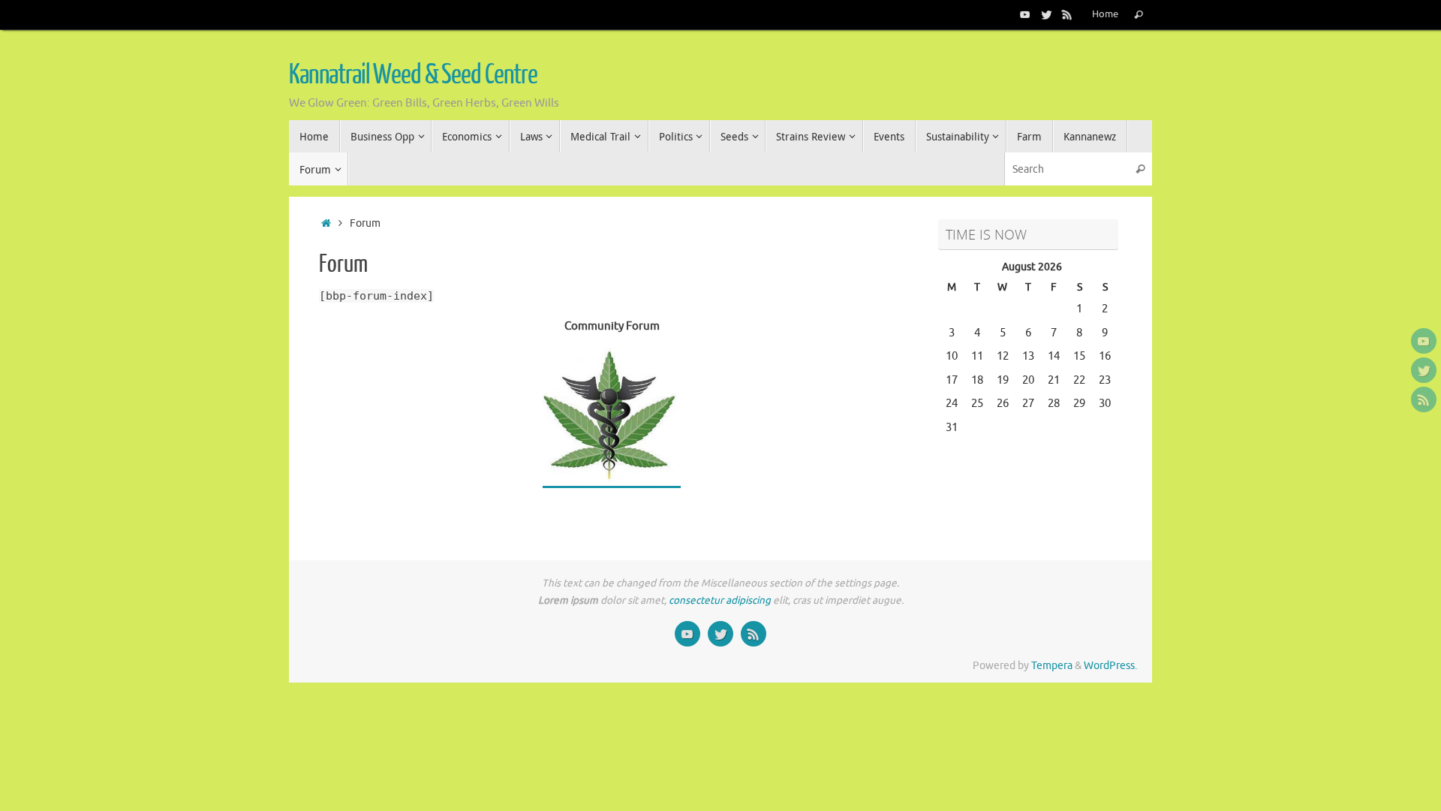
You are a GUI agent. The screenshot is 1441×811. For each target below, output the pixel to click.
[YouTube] (1025, 14)
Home (1105, 14)
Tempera (1051, 665)
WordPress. (1110, 665)
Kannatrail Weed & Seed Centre (413, 75)
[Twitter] (1046, 14)
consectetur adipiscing (720, 600)
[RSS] (1067, 14)
